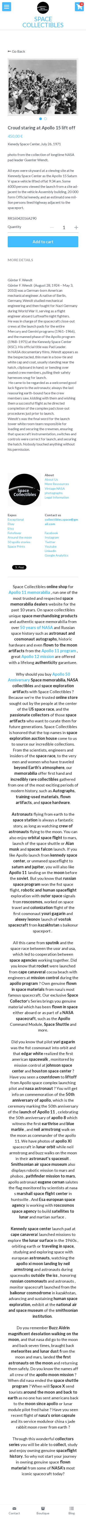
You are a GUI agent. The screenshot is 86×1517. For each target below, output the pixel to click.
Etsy (11, 528)
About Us (51, 479)
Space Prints (16, 546)
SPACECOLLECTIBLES (43, 22)
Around (13, 537)
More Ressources (57, 484)
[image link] (24, 489)
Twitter (50, 542)
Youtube (51, 546)
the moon (25, 537)
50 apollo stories (19, 542)
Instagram (52, 537)
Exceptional (16, 519)
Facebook (51, 533)
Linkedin (50, 551)
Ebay (11, 524)
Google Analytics (56, 555)
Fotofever (14, 533)
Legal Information (57, 497)
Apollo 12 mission (37, 656)
